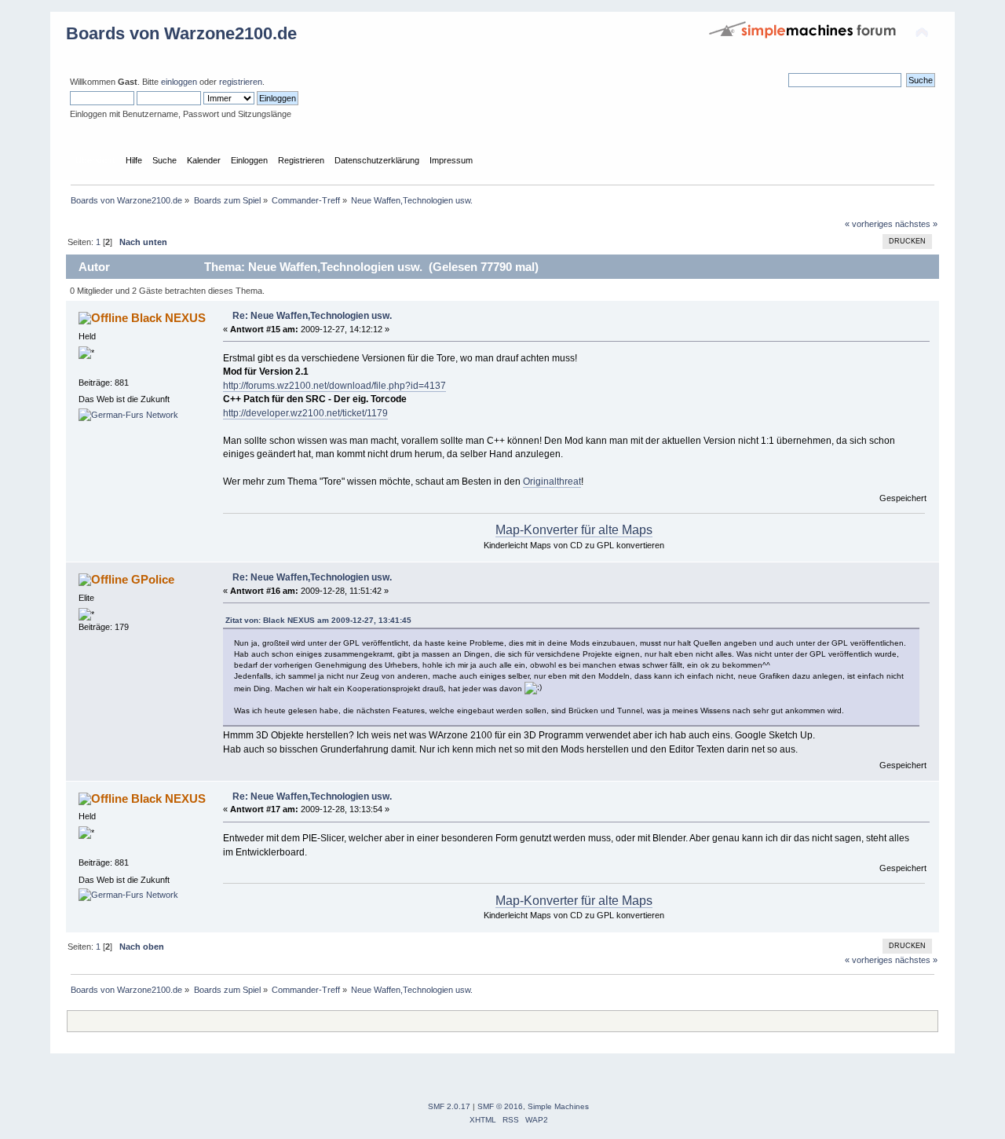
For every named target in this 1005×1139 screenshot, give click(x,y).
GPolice (152, 579)
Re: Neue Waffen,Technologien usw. (312, 315)
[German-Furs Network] (128, 414)
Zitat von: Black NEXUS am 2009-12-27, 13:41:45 (318, 620)
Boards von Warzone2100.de (181, 33)
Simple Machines (558, 1106)
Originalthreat (552, 481)
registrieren (240, 81)
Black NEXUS (168, 317)
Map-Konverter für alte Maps (573, 530)
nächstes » (916, 224)
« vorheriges (869, 224)
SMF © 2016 (500, 1106)
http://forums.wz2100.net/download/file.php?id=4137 (334, 385)
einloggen (179, 81)
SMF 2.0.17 (449, 1106)
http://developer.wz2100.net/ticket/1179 (305, 413)
